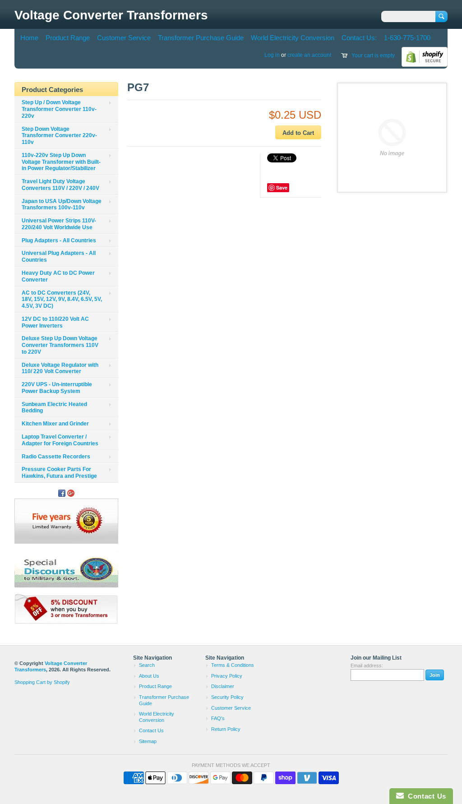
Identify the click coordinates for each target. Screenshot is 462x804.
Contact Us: (359, 38)
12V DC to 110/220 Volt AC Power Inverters (55, 322)
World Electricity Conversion (292, 38)
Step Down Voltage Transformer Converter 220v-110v (59, 136)
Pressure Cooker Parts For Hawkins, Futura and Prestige (59, 472)
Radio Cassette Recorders (56, 456)
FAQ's (218, 718)
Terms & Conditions (232, 665)
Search (147, 665)
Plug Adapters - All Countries (59, 240)
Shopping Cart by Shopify (42, 682)
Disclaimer (222, 686)
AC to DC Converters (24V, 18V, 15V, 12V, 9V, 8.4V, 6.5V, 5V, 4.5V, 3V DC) (62, 300)
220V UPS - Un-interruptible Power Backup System (57, 387)
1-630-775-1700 (407, 38)
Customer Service (124, 38)
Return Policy (225, 729)
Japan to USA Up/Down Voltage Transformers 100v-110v (62, 204)
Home (29, 38)
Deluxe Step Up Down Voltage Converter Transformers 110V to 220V (60, 345)
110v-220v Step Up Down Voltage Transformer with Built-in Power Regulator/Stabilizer (61, 162)
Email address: (367, 665)
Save (281, 187)
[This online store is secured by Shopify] (425, 65)
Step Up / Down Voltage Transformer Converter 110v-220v (59, 109)
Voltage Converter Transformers (111, 15)
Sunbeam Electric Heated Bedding (54, 407)
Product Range (68, 38)
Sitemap (148, 741)
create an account (309, 55)
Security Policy (227, 697)
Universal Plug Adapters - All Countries (59, 256)
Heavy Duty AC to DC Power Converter (58, 276)
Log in (272, 55)
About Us (149, 676)
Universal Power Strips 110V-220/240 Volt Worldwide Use (59, 224)
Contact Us (151, 730)
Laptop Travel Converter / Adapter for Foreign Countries (60, 440)
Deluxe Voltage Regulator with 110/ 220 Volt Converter (60, 368)
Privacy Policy (226, 676)
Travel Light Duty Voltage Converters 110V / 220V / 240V (60, 184)
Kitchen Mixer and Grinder (55, 423)
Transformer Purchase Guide (201, 38)
